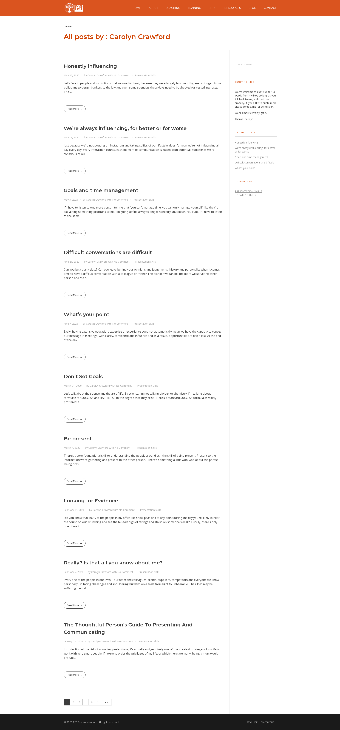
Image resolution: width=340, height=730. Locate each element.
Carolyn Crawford (97, 75)
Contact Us (267, 722)
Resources (252, 722)
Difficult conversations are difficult (108, 252)
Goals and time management (101, 190)
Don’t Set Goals (83, 376)
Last (106, 702)
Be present (78, 439)
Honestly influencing (90, 66)
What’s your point (86, 314)
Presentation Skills (145, 75)
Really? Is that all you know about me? (113, 563)
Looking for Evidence (91, 501)
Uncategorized (245, 195)
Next (98, 702)
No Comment (121, 75)
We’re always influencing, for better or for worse (125, 128)
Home (69, 26)
